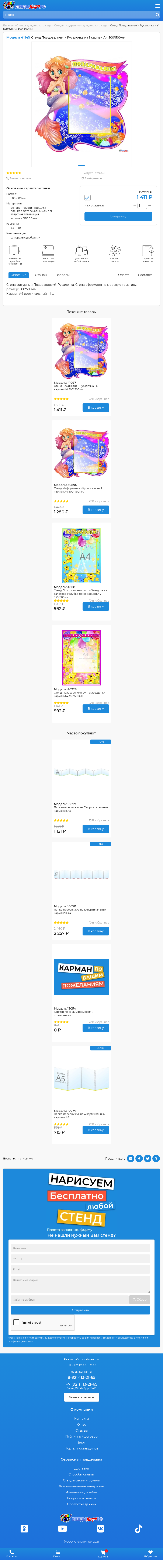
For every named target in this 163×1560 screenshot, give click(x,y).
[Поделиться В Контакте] (130, 1158)
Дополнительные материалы (81, 1486)
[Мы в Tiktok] (138, 1529)
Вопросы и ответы (81, 1498)
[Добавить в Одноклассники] (156, 1158)
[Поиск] (158, 15)
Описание (19, 275)
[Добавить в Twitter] (147, 1158)
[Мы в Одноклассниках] (24, 1529)
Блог (81, 1442)
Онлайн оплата (114, 260)
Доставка (145, 275)
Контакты (81, 1419)
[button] (81, 165)
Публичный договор (81, 1436)
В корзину (96, 407)
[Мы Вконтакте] (100, 1529)
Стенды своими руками (81, 1480)
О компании (81, 1410)
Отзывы (41, 275)
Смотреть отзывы (93, 173)
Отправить (80, 1310)
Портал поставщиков (81, 1448)
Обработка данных (81, 1504)
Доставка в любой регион (81, 260)
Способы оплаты (81, 1474)
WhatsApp (82, 1388)
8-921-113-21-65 (81, 1377)
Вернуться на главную (18, 1158)
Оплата (123, 275)
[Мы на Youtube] (62, 1529)
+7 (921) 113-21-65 (81, 1384)
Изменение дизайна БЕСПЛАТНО (15, 261)
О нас (81, 1424)
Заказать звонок (20, 178)
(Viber (70, 1388)
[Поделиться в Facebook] (139, 1158)
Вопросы (63, 275)
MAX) (93, 1388)
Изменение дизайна (81, 1492)
